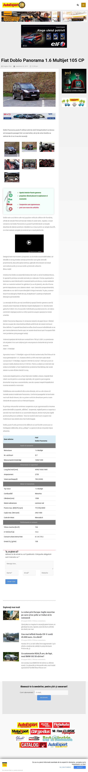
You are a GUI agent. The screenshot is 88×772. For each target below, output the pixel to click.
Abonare (44, 698)
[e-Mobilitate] (57, 738)
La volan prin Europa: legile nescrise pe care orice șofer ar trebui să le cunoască (38, 615)
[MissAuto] (34, 738)
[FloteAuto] (61, 725)
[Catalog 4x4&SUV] (33, 745)
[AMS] (45, 725)
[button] (78, 5)
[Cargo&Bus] (40, 731)
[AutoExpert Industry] (58, 745)
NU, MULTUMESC (65, 767)
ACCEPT (80, 767)
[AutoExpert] (27, 725)
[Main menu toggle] (83, 5)
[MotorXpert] (20, 731)
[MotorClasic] (64, 731)
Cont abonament (27, 692)
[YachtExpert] (20, 738)
